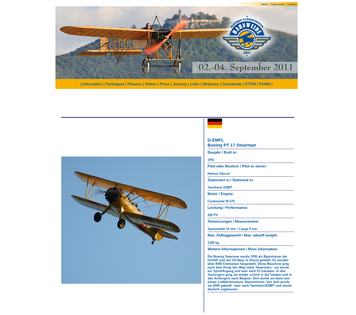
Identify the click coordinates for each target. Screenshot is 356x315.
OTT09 (250, 84)
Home (264, 4)
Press (165, 84)
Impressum (277, 4)
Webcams (211, 84)
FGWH (264, 84)
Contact (291, 4)
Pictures (134, 84)
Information (92, 84)
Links (194, 84)
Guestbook (232, 84)
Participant (115, 84)
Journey (180, 84)
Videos (150, 84)
